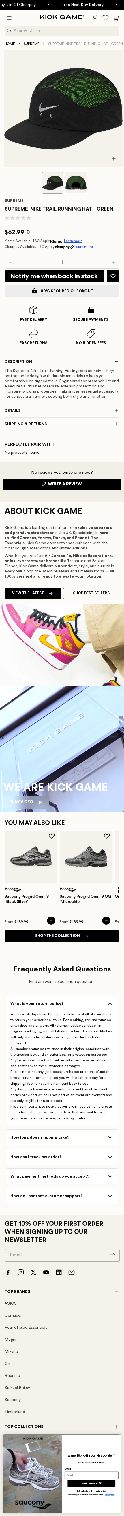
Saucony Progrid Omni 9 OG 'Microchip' (85, 899)
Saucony (13, 1400)
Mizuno (11, 1352)
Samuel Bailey (17, 1388)
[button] (9, 17)
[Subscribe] (112, 1254)
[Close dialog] (117, 1438)
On (7, 1364)
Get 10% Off (91, 1483)
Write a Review (74, 486)
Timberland (15, 1412)
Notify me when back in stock (54, 276)
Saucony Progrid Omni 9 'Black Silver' (27, 899)
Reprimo (12, 1376)
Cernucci (13, 1316)
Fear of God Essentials (26, 1328)
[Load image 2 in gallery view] (76, 182)
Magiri (10, 1340)
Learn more (73, 241)
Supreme (32, 44)
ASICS (11, 1303)
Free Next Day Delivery (72, 5)
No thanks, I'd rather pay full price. (91, 1491)
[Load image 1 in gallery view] (52, 183)
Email (68, 1468)
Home (10, 44)
